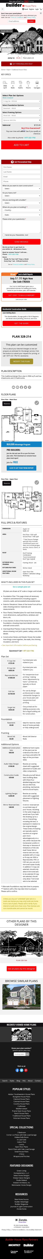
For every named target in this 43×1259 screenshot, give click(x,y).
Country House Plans (22, 1104)
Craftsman (22, 1106)
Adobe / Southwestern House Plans (21, 1094)
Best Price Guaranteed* (31, 128)
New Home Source (21, 1199)
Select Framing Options (11, 112)
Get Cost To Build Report (21, 295)
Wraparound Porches (22, 1156)
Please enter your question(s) (14, 219)
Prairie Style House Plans (21, 1111)
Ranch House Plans (21, 1113)
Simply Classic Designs (21, 1178)
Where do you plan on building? (15, 207)
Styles (12, 1081)
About (30, 1081)
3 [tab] (25, 56)
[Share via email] (14, 387)
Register (31, 9)
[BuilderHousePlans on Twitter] (21, 1070)
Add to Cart (21, 145)
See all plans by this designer (21, 968)
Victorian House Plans (21, 1118)
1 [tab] (18, 56)
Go (27, 1054)
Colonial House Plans (22, 1101)
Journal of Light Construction (21, 1206)
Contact (38, 1081)
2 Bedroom (21, 1132)
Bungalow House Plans (21, 1097)
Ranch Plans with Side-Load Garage (21, 1149)
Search (4, 1081)
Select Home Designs (21, 1175)
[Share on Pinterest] (30, 387)
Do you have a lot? (9, 193)
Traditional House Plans (19, 70)
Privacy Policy (31, 17)
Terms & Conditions (17, 17)
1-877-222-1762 (29, 138)
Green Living (21, 1171)
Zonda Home (21, 1209)
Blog (18, 1081)
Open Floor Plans (21, 1147)
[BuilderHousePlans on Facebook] (17, 1070)
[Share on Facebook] (22, 387)
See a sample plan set (21, 587)
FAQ (24, 1081)
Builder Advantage (21, 1202)
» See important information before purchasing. (19, 645)
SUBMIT (31, 21)
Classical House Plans (22, 1099)
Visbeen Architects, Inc (21, 1183)
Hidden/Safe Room (21, 1137)
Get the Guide (21, 323)
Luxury (21, 1144)
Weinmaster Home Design (21, 1185)
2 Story (21, 1154)
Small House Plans (21, 1152)
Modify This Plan (21, 361)
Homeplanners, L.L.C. (21, 1173)
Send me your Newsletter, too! (16, 235)
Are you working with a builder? (14, 200)
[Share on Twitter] (26, 387)
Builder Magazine (21, 1204)
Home (3, 70)
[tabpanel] (21, 40)
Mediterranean (21, 1109)
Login (37, 9)
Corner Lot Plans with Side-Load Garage (21, 1135)
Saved (26, 9)
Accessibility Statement (34, 1230)
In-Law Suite (21, 1140)
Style (8, 70)
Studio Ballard (21, 1180)
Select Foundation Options (13, 105)
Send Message (21, 242)
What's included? (7, 98)
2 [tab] (21, 56)
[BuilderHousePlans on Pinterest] (26, 1070)
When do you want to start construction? (17, 186)
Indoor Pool (21, 1142)
